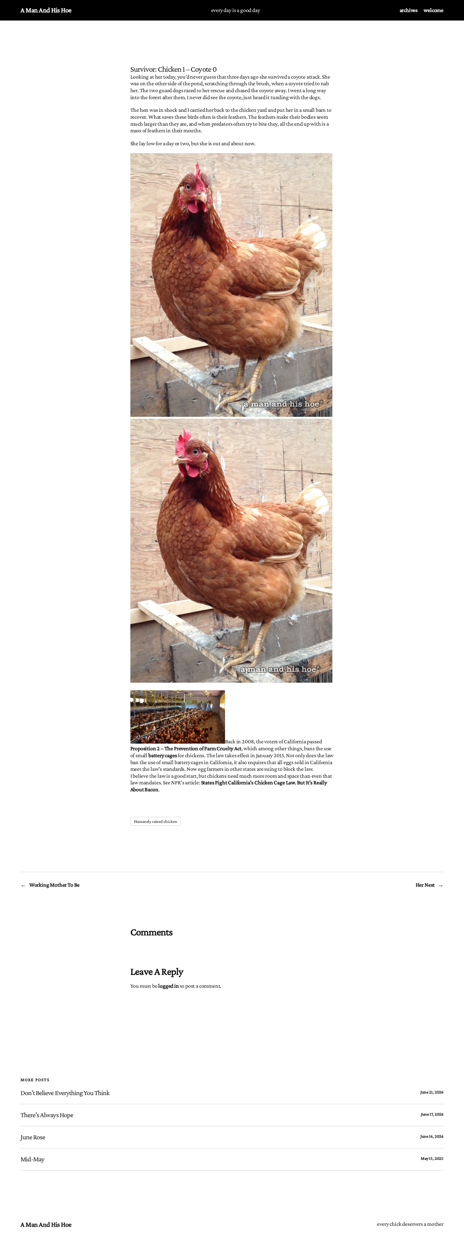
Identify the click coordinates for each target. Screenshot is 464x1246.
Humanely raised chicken (155, 821)
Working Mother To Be (54, 885)
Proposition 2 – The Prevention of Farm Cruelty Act (185, 748)
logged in (168, 986)
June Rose (33, 1137)
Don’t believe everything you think (65, 1093)
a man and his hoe (46, 10)
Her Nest (425, 885)
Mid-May (32, 1159)
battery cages (162, 755)
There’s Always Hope (47, 1115)
